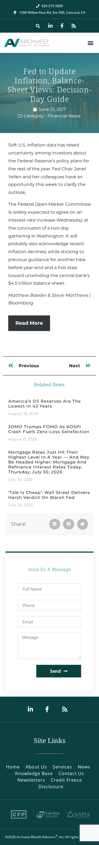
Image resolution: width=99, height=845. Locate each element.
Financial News (64, 115)
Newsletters (31, 780)
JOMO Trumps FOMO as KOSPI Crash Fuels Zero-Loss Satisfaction (48, 429)
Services (62, 767)
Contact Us (71, 773)
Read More (29, 323)
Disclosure (50, 787)
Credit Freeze (66, 780)
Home (13, 767)
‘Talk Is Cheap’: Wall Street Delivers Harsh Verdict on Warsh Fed (49, 495)
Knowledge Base (34, 773)
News (84, 767)
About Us (36, 767)
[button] (38, 26)
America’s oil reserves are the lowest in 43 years (44, 404)
